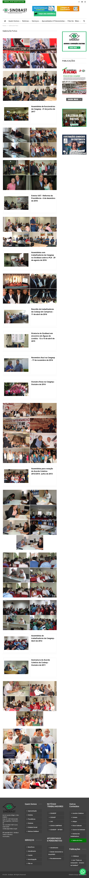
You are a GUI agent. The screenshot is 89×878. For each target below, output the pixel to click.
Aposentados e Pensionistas (53, 21)
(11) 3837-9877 (9, 825)
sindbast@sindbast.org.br (10, 828)
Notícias (25, 21)
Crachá (30, 855)
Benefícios (31, 847)
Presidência (31, 819)
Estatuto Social (32, 827)
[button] (82, 872)
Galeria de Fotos (77, 840)
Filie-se (71, 21)
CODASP (53, 817)
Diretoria (30, 823)
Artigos (75, 821)
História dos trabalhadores (75, 835)
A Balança (76, 856)
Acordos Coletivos (78, 813)
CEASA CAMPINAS (56, 825)
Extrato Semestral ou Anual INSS (55, 853)
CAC (51, 821)
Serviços (35, 21)
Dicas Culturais (77, 825)
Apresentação (32, 811)
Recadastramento (55, 858)
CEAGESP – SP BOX (56, 829)
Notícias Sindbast (33, 831)
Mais (77, 21)
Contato (75, 817)
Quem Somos (13, 21)
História (30, 815)
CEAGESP (53, 813)
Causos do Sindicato (79, 829)
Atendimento (32, 851)
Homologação (32, 859)
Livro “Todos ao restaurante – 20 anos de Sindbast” (77, 862)
